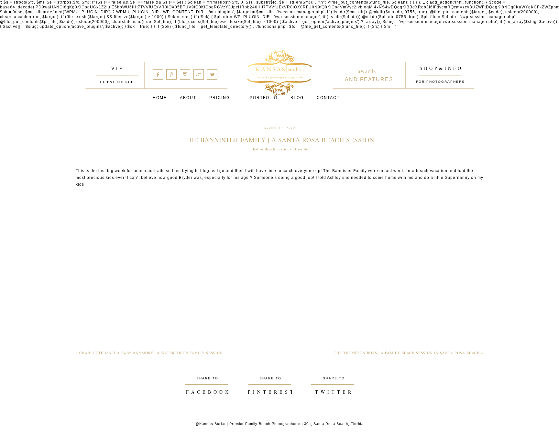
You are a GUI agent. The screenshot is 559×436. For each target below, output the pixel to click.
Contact (328, 98)
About (188, 98)
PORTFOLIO (264, 98)
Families (302, 149)
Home (160, 98)
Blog (297, 98)
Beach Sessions (278, 149)
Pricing (219, 98)
